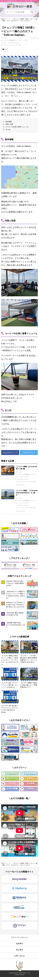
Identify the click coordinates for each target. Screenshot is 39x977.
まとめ (8, 129)
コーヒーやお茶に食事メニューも (17, 127)
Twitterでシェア (29, 452)
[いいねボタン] (3, 49)
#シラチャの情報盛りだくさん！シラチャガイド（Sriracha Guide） (25, 476)
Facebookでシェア (10, 452)
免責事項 (19, 943)
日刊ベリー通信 (3, 19)
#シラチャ (4, 38)
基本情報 (9, 121)
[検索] (31, 12)
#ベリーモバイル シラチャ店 (11, 45)
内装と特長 (9, 124)
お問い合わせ (19, 956)
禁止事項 (19, 950)
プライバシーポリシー (19, 937)
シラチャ (8, 19)
